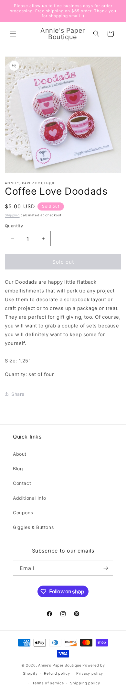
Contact (22, 483)
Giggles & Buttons (33, 527)
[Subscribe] (106, 568)
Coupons (23, 512)
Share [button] (18, 394)
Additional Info (29, 498)
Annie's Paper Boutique (59, 665)
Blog (18, 468)
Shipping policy (85, 683)
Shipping (12, 215)
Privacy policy (89, 673)
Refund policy (57, 673)
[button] (13, 34)
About (19, 454)
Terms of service (48, 683)
